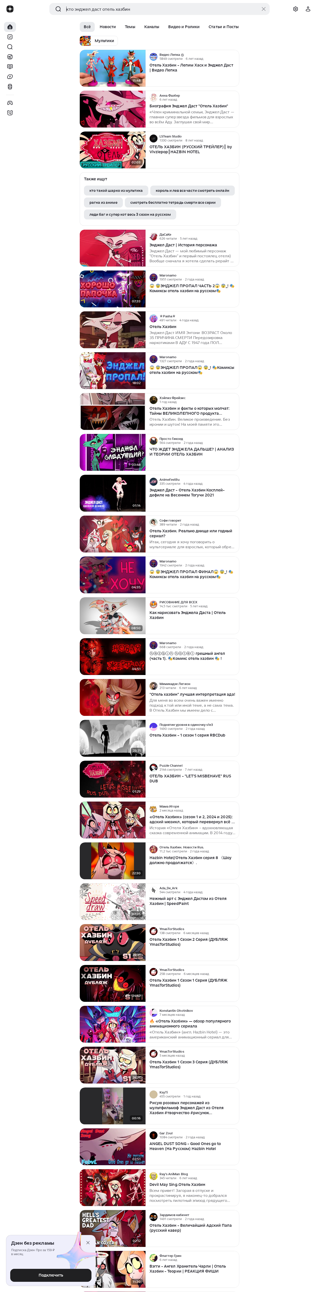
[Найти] (10, 47)
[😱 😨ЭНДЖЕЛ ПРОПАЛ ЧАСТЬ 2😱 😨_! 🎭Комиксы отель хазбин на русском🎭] (113, 289)
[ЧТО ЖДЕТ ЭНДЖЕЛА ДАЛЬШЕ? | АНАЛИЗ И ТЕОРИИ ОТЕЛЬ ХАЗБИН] (113, 452)
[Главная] (10, 27)
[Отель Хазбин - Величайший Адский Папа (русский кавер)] (113, 1228)
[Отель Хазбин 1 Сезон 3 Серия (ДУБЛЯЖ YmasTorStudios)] (113, 1065)
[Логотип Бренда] (9, 8)
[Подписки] (10, 37)
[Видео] (10, 77)
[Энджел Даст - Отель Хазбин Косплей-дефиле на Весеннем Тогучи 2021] (113, 493)
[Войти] (308, 9)
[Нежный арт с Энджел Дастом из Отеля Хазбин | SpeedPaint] (113, 901)
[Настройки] (295, 8)
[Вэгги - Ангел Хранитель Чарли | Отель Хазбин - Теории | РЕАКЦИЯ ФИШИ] (113, 1269)
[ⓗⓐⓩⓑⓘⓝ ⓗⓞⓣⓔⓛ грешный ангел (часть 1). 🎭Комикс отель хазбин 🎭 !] (113, 656)
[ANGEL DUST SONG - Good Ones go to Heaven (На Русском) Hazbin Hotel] (113, 1146)
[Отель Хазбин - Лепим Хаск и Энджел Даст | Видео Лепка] (113, 68)
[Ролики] (10, 87)
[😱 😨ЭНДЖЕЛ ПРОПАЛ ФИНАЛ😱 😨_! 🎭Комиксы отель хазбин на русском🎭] (113, 575)
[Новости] (10, 57)
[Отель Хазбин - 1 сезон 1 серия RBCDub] (113, 738)
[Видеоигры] (10, 103)
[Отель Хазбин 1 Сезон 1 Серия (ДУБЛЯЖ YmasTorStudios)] (113, 983)
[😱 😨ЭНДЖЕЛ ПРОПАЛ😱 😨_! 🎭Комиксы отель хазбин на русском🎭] (113, 370)
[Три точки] (234, 57)
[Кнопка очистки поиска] (263, 8)
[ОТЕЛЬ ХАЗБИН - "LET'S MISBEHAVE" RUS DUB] (113, 779)
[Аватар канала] (154, 57)
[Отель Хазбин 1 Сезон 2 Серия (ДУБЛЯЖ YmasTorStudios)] (113, 942)
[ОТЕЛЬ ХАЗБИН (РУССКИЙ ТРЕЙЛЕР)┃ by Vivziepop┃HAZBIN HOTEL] (113, 150)
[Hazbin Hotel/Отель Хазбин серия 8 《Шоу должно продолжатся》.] (113, 861)
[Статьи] (10, 67)
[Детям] (10, 113)
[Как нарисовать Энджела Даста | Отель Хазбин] (113, 615)
